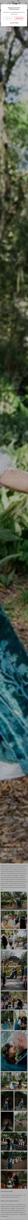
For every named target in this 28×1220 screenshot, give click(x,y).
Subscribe (19, 18)
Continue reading (14, 22)
